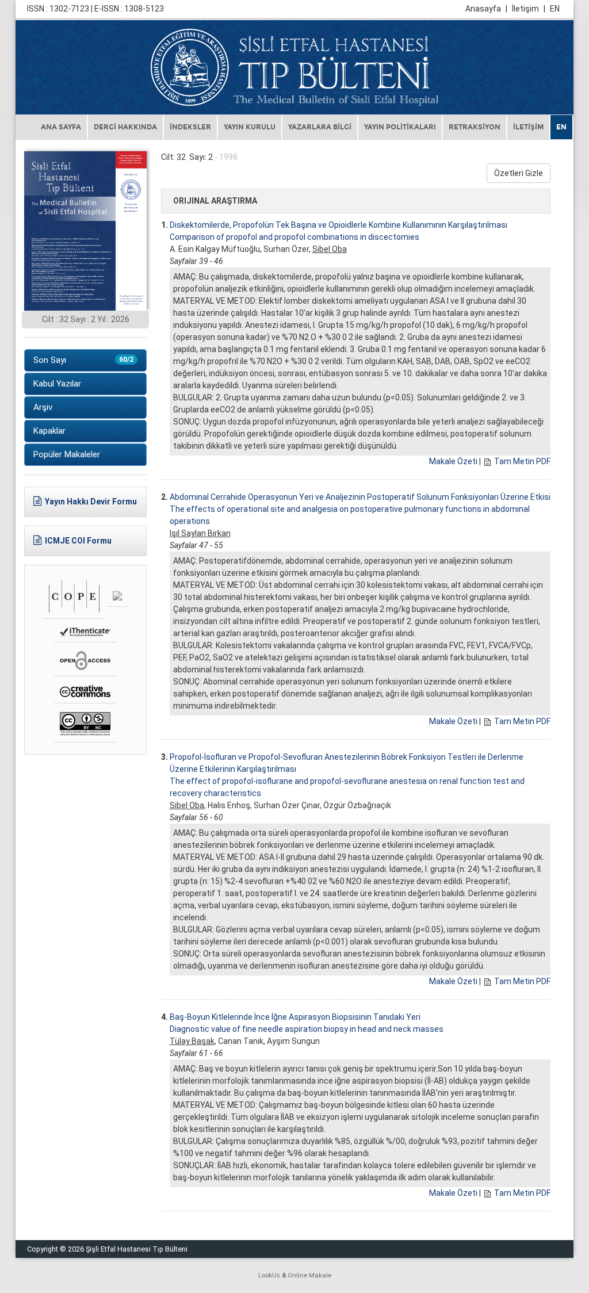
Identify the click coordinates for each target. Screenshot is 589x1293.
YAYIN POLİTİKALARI (400, 127)
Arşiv (42, 407)
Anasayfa (486, 8)
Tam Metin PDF (522, 461)
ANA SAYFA (61, 127)
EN (555, 8)
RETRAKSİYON (474, 127)
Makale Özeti (453, 461)
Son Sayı (83, 360)
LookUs (269, 1275)
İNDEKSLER (190, 127)
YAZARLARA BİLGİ (319, 127)
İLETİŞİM (528, 127)
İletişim (528, 8)
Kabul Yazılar (57, 383)
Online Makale (309, 1275)
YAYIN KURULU (250, 127)
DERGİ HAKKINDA (125, 127)
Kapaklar (49, 431)
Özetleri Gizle (518, 173)
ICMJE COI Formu (78, 540)
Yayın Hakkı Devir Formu (91, 501)
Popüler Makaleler (66, 454)
